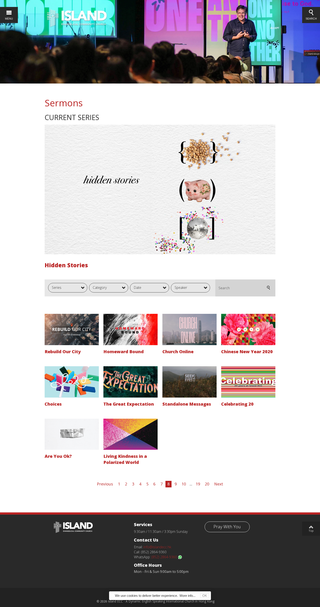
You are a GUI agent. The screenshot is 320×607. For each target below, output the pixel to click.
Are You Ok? (58, 456)
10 (184, 484)
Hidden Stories (66, 265)
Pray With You (227, 527)
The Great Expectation (128, 404)
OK (204, 595)
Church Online (178, 352)
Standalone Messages (186, 404)
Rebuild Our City (63, 352)
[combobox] (67, 288)
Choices (53, 404)
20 (207, 484)
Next (218, 484)
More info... (187, 595)
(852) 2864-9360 (164, 557)
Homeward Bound (123, 352)
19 (198, 484)
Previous (105, 484)
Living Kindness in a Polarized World (125, 459)
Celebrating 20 (237, 404)
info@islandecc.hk (157, 547)
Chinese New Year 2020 (247, 352)
